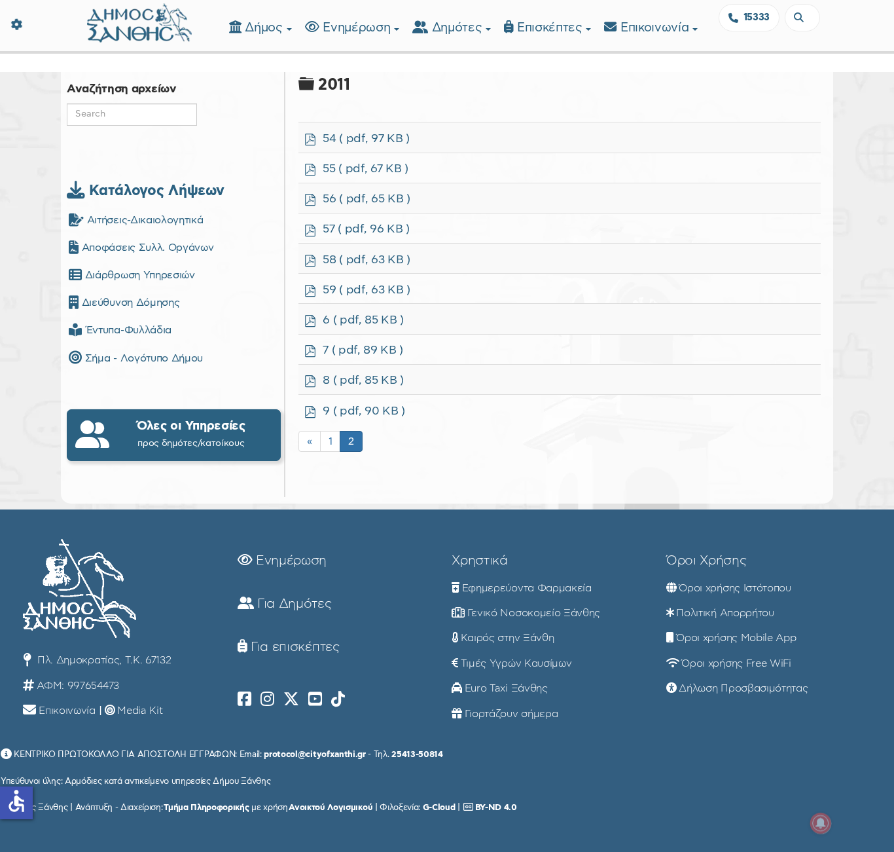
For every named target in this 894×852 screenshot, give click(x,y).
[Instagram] (267, 699)
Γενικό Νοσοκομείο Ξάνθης (533, 613)
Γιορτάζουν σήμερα (511, 714)
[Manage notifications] (820, 823)
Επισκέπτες (551, 28)
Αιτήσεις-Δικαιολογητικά (143, 220)
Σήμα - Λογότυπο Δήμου (142, 358)
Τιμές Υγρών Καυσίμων (516, 663)
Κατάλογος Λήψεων (154, 190)
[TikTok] (338, 699)
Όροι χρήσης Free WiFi (736, 663)
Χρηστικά (479, 560)
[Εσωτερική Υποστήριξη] (16, 23)
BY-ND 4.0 (496, 807)
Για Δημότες (292, 603)
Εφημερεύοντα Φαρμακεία (527, 588)
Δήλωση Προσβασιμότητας (743, 688)
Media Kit (139, 710)
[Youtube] (315, 699)
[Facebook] (244, 699)
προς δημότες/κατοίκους (191, 434)
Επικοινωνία (656, 28)
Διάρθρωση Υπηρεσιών (138, 275)
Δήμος (265, 28)
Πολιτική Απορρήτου (725, 613)
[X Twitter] (291, 699)
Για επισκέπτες (293, 647)
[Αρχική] (139, 21)
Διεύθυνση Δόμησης (129, 302)
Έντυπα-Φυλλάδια (126, 330)
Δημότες (459, 28)
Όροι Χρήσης (706, 560)
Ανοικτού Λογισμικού (330, 807)
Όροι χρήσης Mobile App (736, 638)
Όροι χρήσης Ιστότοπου (735, 588)
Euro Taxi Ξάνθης (506, 688)
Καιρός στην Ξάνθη (507, 638)
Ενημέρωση (358, 28)
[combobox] (802, 17)
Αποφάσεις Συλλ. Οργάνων (146, 247)
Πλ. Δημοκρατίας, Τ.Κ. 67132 (102, 660)
